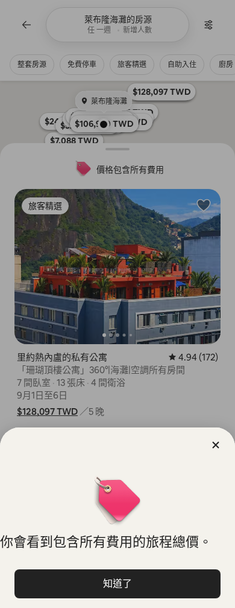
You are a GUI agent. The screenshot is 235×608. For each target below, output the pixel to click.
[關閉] (216, 445)
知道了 (117, 583)
